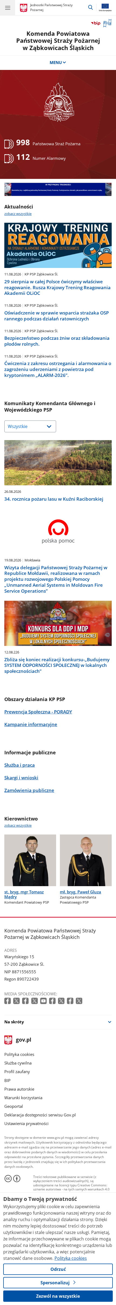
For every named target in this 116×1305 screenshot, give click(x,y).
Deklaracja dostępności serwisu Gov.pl (40, 1114)
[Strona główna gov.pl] (24, 8)
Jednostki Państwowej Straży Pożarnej (51, 7)
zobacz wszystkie (18, 213)
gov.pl (23, 1040)
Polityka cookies (19, 1054)
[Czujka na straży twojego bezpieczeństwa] (58, 189)
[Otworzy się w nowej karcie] (8, 1001)
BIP (7, 1080)
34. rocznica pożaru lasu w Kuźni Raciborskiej (53, 499)
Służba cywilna (18, 1063)
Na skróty (14, 1021)
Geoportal (13, 1106)
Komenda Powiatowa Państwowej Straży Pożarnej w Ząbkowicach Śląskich (58, 41)
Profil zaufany (17, 1071)
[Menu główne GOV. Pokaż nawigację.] (7, 7)
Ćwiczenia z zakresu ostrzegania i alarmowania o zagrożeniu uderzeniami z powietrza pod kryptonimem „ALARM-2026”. (57, 369)
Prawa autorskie (19, 1089)
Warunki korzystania (23, 1097)
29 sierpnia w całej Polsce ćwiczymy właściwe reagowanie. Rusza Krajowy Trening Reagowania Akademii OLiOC (57, 287)
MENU (56, 62)
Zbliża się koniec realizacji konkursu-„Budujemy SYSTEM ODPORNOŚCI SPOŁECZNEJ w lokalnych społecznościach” (57, 665)
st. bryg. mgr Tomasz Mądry (24, 894)
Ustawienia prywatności (26, 1123)
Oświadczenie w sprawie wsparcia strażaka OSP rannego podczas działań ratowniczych (56, 316)
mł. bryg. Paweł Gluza (80, 891)
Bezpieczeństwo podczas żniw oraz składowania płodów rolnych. (57, 341)
